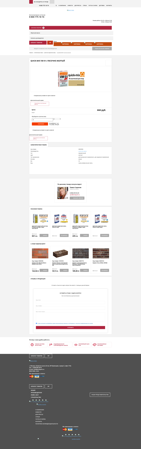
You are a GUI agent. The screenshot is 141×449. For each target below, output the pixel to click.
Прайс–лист (35, 395)
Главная (31, 52)
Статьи (85, 5)
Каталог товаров (36, 356)
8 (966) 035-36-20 (74, 193)
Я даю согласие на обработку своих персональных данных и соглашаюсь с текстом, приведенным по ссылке (65, 323)
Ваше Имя (38, 300)
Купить (45, 235)
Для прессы (78, 5)
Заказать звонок (78, 198)
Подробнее (40, 222)
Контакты (109, 5)
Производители (36, 392)
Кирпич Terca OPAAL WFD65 (100, 263)
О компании (62, 5)
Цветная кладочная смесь (50, 52)
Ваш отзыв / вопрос (40, 311)
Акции (33, 390)
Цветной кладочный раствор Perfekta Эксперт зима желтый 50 (40, 227)
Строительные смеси (38, 52)
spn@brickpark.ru (75, 195)
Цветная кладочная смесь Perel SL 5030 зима (100, 226)
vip (50, 42)
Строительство (36, 397)
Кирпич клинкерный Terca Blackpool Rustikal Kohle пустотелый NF (79, 264)
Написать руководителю (37, 38)
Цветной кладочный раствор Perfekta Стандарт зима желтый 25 (80, 227)
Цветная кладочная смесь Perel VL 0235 (59, 226)
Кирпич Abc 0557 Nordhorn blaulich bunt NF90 (39, 263)
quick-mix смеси (83, 151)
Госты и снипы (92, 5)
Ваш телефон (39, 305)
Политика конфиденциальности (46, 424)
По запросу (64, 235)
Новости (70, 5)
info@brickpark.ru (39, 369)
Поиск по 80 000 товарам (102, 48)
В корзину (41, 124)
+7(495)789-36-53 (37, 367)
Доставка (101, 5)
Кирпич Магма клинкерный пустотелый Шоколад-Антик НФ (60, 264)
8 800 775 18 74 (44, 5)
